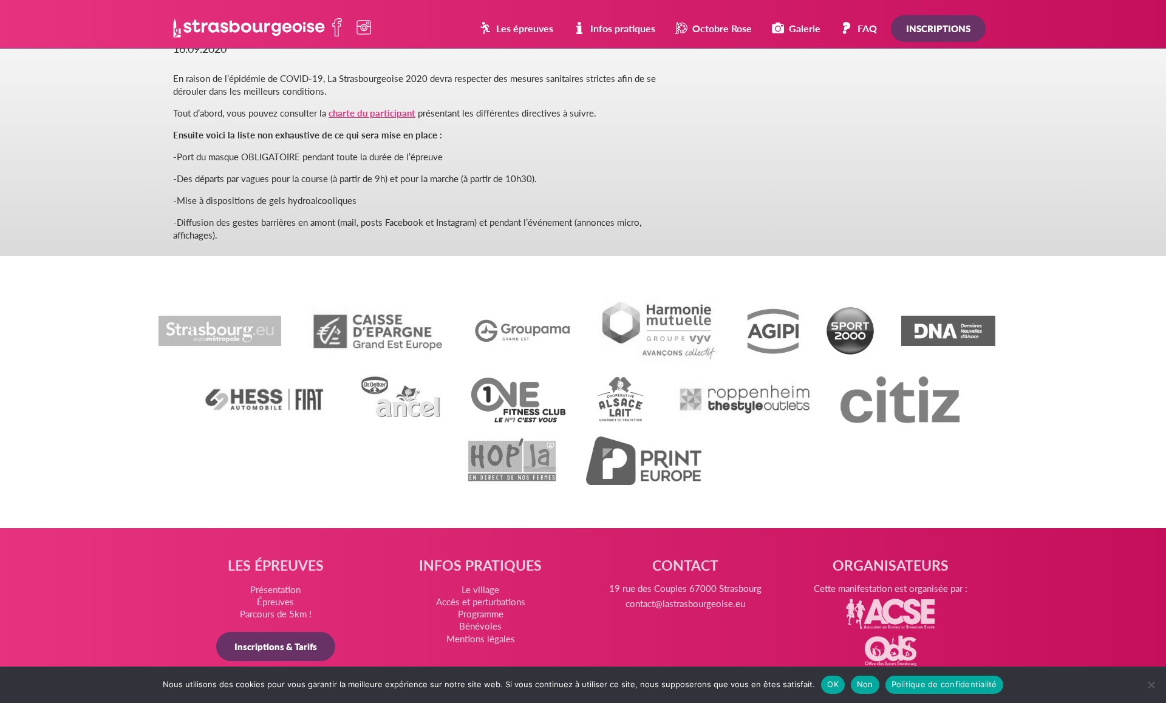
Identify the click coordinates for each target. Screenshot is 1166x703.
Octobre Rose (722, 28)
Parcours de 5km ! (276, 613)
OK (833, 684)
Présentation (275, 589)
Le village (480, 589)
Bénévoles (480, 625)
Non (865, 684)
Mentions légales (480, 638)
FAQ (867, 28)
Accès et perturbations (480, 601)
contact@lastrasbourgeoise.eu (685, 603)
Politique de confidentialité (944, 684)
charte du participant (372, 112)
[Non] (1151, 685)
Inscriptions (938, 28)
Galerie (804, 28)
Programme (480, 613)
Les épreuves (524, 28)
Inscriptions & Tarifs (275, 646)
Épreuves (275, 601)
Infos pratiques (622, 28)
